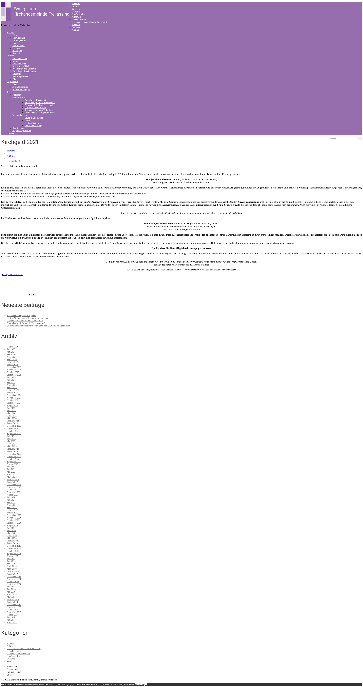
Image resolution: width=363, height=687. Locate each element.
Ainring (75, 30)
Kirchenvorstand (19, 58)
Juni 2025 (11, 380)
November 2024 (14, 398)
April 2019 (12, 566)
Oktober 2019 (13, 551)
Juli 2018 (11, 586)
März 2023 (12, 446)
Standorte (76, 25)
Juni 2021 (11, 500)
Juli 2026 (11, 349)
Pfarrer (15, 35)
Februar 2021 (13, 510)
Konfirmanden (78, 14)
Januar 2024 (12, 423)
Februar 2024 (13, 421)
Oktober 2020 (13, 520)
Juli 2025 (11, 377)
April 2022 (12, 474)
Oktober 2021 (13, 489)
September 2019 (14, 553)
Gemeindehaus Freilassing (18, 653)
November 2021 (14, 487)
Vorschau (76, 9)
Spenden (10, 133)
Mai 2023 (11, 441)
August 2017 (12, 615)
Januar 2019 (12, 574)
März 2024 (12, 418)
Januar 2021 (12, 512)
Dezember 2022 (14, 454)
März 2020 (12, 538)
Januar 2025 (12, 392)
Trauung (16, 48)
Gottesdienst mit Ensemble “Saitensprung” (26, 323)
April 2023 (12, 443)
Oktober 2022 (13, 459)
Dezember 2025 (14, 367)
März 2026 (12, 359)
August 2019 (12, 556)
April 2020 (12, 535)
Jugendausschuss (20, 87)
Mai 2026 (11, 354)
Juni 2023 (11, 438)
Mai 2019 (11, 563)
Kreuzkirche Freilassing (35, 100)
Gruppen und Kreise (34, 118)
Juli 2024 (11, 408)
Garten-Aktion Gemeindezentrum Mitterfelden (27, 318)
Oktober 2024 (13, 400)
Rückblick (76, 11)
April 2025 (12, 385)
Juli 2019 (11, 558)
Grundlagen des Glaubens (24, 71)
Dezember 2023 (14, 426)
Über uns (10, 56)
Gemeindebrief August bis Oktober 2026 (25, 320)
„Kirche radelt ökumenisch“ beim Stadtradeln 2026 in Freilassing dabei (38, 325)
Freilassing (77, 27)
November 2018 (14, 579)
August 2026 (12, 346)
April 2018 (12, 594)
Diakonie (16, 74)
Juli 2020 (11, 528)
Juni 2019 (11, 561)
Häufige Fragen (14, 672)
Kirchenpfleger (19, 63)
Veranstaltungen (19, 115)
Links (9, 675)
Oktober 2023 (13, 431)
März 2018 (12, 597)
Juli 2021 (11, 497)
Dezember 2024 (14, 395)
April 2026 (12, 357)
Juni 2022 (11, 469)
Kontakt (16, 53)
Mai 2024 (11, 413)
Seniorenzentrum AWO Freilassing (40, 110)
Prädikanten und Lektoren (24, 69)
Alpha (15, 79)
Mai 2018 (11, 592)
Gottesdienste (18, 97)
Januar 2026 (12, 364)
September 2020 (14, 523)
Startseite (76, 4)
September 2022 (14, 461)
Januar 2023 (12, 451)
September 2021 (14, 492)
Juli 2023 (11, 436)
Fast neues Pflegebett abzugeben (21, 315)
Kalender (16, 95)
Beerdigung (17, 50)
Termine (10, 92)
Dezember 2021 (14, 484)
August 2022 (12, 464)
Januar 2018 (12, 602)
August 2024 (12, 405)
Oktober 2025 (13, 372)
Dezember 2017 (14, 604)
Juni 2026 (11, 352)
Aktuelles (75, 6)
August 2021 (12, 495)
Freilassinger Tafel (33, 123)
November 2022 (14, 456)
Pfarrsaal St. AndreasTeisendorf (39, 105)
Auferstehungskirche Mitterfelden (40, 102)
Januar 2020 (12, 543)
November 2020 (14, 518)
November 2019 (14, 548)
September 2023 (14, 433)
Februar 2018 (13, 599)
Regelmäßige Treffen (21, 130)
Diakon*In (17, 84)
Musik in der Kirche (21, 66)
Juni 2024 (11, 410)
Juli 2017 (11, 617)
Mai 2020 (11, 533)
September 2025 (14, 375)
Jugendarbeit (12, 82)
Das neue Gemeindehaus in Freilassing (89, 22)
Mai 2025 (11, 382)
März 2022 (12, 477)
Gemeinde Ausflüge (33, 125)
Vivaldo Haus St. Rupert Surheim (40, 112)
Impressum (12, 666)
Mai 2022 (11, 472)
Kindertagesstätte (20, 76)
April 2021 (12, 505)
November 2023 (14, 428)
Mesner (15, 61)
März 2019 (12, 569)
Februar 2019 (13, 571)
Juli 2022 (11, 466)
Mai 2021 (11, 502)
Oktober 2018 (13, 581)
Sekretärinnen (18, 38)
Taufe (15, 43)
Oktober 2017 (13, 609)
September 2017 (14, 612)
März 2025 (12, 387)
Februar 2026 (13, 362)
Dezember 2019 (14, 546)
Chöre (27, 120)
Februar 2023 (13, 449)
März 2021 (12, 507)
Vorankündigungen (21, 89)
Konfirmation (18, 45)
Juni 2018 (11, 589)
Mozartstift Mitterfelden (35, 107)
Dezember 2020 (14, 515)
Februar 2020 (13, 541)
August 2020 (12, 525)
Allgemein (76, 17)
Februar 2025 (13, 390)
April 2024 (12, 415)
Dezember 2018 (14, 576)
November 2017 (14, 607)
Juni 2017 (11, 620)
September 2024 (14, 403)
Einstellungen (141, 684)
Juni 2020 (11, 530)
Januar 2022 (12, 482)
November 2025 (14, 369)
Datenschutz (13, 669)
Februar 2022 (13, 479)
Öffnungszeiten (19, 40)
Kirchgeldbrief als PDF (12, 274)
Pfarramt (10, 32)
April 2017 (12, 622)
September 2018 (14, 584)
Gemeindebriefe (79, 19)
